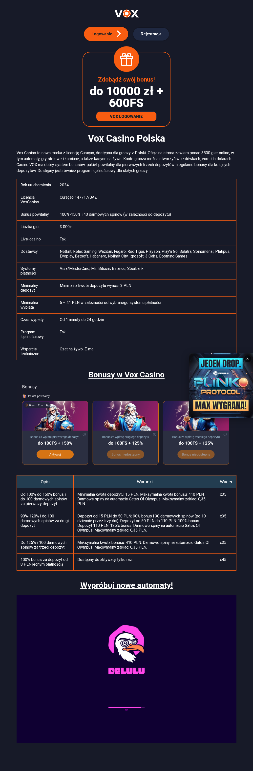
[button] (106, 34)
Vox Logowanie (126, 116)
